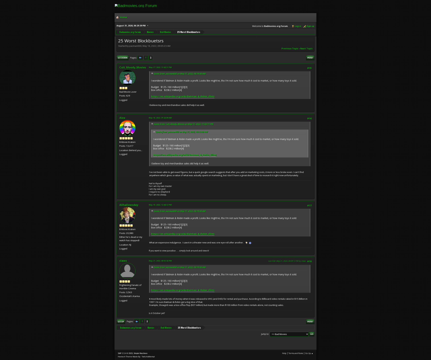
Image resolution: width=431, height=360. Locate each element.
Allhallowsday (128, 205)
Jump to (265, 333)
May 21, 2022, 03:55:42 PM (160, 260)
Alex (122, 118)
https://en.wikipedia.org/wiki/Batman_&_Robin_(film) (182, 96)
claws (123, 261)
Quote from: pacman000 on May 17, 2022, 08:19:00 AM (180, 73)
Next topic (306, 48)
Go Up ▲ (309, 353)
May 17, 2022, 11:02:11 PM (160, 67)
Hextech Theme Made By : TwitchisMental (136, 356)
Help (284, 353)
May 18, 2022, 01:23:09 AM (160, 117)
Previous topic (290, 48)
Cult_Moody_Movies (132, 67)
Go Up (121, 321)
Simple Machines (140, 353)
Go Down (122, 57)
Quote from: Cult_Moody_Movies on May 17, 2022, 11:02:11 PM (183, 124)
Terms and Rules (296, 353)
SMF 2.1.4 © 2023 (125, 353)
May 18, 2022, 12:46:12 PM (160, 205)
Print (310, 57)
